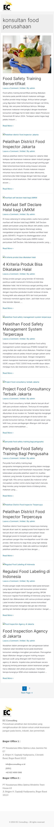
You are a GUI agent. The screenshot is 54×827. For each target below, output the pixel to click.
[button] (49, 5)
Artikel (22, 88)
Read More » (8, 126)
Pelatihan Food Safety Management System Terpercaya (23, 329)
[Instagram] (21, 816)
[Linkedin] (27, 816)
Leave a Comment (10, 88)
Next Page (27, 693)
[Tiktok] (32, 816)
